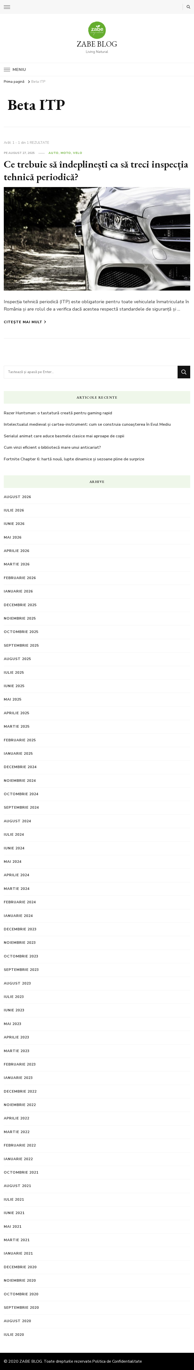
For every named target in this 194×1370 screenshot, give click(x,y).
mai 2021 (12, 1226)
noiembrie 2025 (20, 618)
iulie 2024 (14, 834)
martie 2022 (17, 1132)
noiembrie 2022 (20, 1104)
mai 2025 (12, 699)
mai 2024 (12, 861)
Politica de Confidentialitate (117, 1361)
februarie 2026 (20, 578)
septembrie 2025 (21, 645)
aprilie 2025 (16, 713)
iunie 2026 (14, 523)
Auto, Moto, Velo (65, 153)
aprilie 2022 (16, 1118)
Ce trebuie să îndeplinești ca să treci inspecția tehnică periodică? (96, 170)
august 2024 (17, 821)
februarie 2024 (20, 902)
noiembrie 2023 (20, 942)
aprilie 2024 (16, 875)
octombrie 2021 (21, 1172)
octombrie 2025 (21, 631)
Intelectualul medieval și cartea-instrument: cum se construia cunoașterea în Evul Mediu (87, 424)
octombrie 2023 (21, 956)
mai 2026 (12, 537)
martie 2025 (17, 726)
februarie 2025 (20, 740)
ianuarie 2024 (18, 915)
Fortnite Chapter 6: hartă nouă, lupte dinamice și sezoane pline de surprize (74, 459)
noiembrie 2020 (20, 1280)
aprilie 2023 (16, 1037)
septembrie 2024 (21, 807)
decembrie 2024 (20, 767)
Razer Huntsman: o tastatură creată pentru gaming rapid (58, 413)
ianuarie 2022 (18, 1159)
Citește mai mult (23, 322)
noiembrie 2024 (20, 780)
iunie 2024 (14, 848)
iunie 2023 (14, 1010)
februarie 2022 (20, 1145)
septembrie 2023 (21, 969)
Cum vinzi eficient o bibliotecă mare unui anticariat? (52, 447)
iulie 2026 (14, 510)
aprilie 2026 (16, 550)
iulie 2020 (14, 1334)
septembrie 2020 (21, 1307)
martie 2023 (17, 1051)
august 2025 (17, 659)
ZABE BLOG (97, 44)
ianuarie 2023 (18, 1077)
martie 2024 (17, 888)
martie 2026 (17, 564)
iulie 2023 (14, 996)
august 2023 (17, 983)
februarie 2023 (20, 1064)
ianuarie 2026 (18, 591)
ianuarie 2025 (18, 753)
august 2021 (17, 1185)
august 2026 (17, 497)
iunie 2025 (14, 686)
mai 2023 (12, 1023)
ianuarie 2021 (18, 1253)
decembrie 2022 (20, 1091)
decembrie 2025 (20, 605)
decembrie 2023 (20, 929)
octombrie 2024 (21, 794)
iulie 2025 (14, 672)
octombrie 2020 (21, 1294)
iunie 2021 (14, 1213)
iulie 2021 (14, 1199)
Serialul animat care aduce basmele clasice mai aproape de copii (64, 436)
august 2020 (17, 1321)
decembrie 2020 (20, 1267)
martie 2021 (17, 1240)
